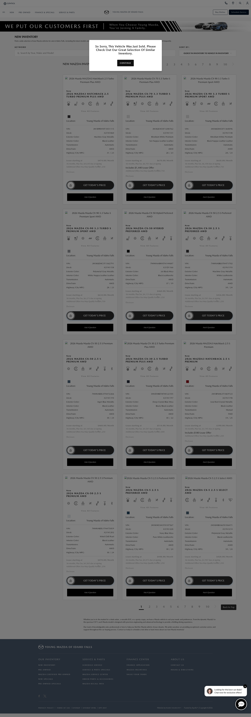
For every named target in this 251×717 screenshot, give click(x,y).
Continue (125, 63)
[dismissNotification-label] (245, 686)
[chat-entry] (241, 704)
